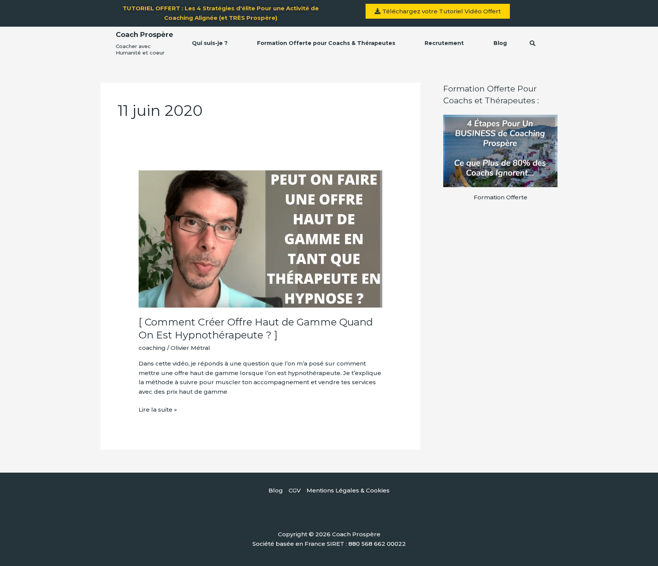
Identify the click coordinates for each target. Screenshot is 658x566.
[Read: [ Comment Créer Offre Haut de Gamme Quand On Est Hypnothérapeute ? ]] (260, 238)
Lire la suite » (158, 409)
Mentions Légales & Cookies (348, 490)
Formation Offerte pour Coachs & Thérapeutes (326, 43)
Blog (500, 43)
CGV (295, 490)
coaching (152, 347)
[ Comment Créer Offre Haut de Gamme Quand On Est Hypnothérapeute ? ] (256, 328)
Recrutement (444, 43)
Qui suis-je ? (210, 43)
